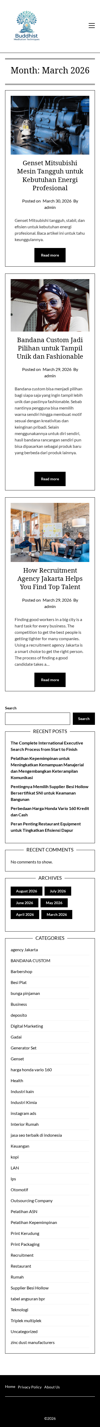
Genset (17, 1058)
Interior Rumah (25, 1124)
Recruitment (22, 1255)
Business (19, 1004)
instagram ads (23, 1113)
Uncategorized (24, 1331)
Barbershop (21, 971)
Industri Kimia (24, 1102)
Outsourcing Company (32, 1200)
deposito (19, 1014)
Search (11, 708)
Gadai (16, 1036)
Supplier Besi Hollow (30, 1287)
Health (17, 1080)
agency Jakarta (24, 949)
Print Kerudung (25, 1233)
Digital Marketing (27, 1025)
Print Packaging (25, 1244)
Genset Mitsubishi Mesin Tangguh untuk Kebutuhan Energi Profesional (50, 175)
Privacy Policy (30, 1387)
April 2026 (25, 914)
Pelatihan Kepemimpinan (34, 1222)
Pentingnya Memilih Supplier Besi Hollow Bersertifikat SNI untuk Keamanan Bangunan (50, 793)
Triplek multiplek (26, 1320)
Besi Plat (19, 982)
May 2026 (54, 902)
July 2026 (58, 891)
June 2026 (24, 902)
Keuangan (20, 1145)
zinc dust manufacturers (33, 1342)
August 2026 (26, 891)
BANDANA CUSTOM (30, 960)
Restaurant (21, 1265)
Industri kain (22, 1091)
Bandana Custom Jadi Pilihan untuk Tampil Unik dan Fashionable (50, 348)
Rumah (17, 1276)
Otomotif (19, 1189)
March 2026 (57, 914)
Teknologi (19, 1309)
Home (10, 1386)
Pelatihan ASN (24, 1211)
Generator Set (24, 1047)
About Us (52, 1387)
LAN (15, 1167)
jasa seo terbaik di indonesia (36, 1135)
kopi (15, 1156)
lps (13, 1178)
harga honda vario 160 (31, 1069)
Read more (50, 255)
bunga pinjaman (25, 993)
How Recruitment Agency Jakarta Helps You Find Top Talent (50, 578)
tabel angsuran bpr (28, 1298)
